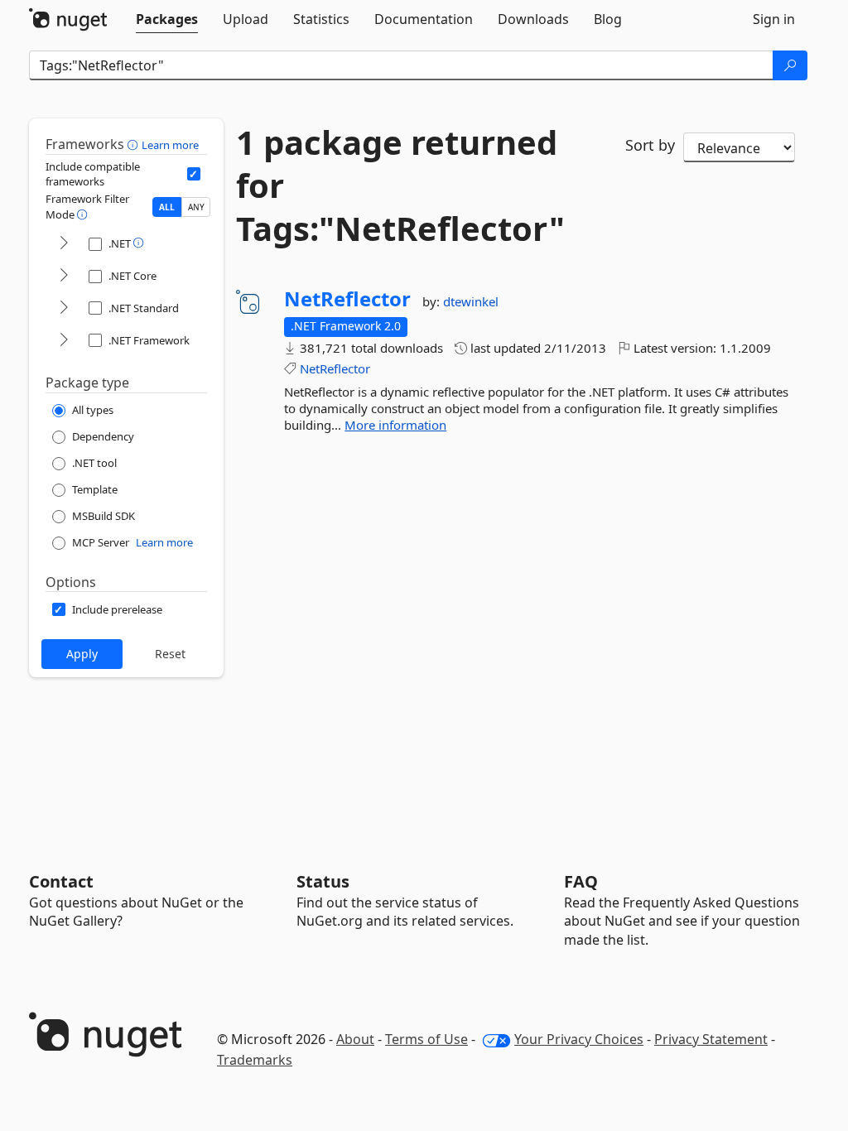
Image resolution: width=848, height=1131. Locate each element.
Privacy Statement (711, 1039)
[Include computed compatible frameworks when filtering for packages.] (194, 174)
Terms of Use (426, 1039)
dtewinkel (471, 301)
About (355, 1039)
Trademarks (254, 1060)
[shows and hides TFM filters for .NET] (64, 244)
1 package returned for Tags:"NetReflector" (400, 185)
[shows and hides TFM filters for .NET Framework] (64, 341)
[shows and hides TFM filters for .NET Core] (64, 276)
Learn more (170, 144)
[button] (135, 144)
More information (395, 424)
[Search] (790, 65)
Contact (61, 881)
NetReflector (347, 299)
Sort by (650, 145)
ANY (196, 207)
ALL (167, 207)
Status (322, 881)
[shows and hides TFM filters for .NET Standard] (64, 308)
